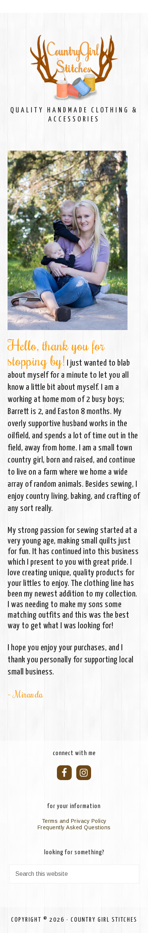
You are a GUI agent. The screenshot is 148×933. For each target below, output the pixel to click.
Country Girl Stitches (74, 68)
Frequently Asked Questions (74, 827)
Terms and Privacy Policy (74, 821)
